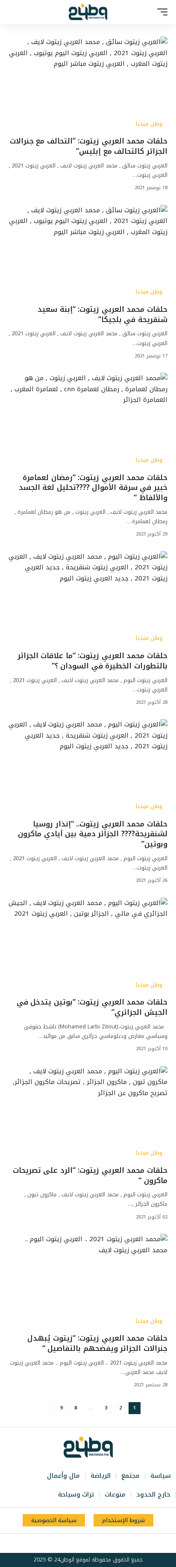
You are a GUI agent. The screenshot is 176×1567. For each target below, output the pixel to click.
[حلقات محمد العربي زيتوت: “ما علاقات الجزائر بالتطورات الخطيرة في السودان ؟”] (88, 599)
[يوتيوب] (92, 1543)
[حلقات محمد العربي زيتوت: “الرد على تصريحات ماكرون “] (88, 1113)
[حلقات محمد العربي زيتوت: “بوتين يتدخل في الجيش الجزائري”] (88, 945)
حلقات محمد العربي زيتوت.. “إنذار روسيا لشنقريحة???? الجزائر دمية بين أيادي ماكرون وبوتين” (92, 834)
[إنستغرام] (82, 1543)
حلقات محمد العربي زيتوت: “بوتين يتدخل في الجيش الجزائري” (92, 1007)
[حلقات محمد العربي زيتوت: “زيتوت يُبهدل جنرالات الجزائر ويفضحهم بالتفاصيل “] (88, 1281)
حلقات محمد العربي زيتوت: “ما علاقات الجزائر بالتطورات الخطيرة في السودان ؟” (92, 661)
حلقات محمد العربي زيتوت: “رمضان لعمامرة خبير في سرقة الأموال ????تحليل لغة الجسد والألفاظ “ (93, 488)
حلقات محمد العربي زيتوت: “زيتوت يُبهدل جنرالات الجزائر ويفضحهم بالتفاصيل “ (97, 1343)
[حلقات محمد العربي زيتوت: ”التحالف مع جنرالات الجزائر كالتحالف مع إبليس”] (88, 84)
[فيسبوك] (110, 1543)
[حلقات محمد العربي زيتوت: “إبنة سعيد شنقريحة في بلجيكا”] (88, 252)
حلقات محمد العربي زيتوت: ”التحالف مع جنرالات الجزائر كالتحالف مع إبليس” (88, 146)
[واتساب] (73, 1543)
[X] (101, 1543)
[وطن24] (88, 12)
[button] (160, 12)
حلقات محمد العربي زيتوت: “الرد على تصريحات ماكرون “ (90, 1175)
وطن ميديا (148, 124)
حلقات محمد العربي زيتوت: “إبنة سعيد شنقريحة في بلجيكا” (102, 314)
